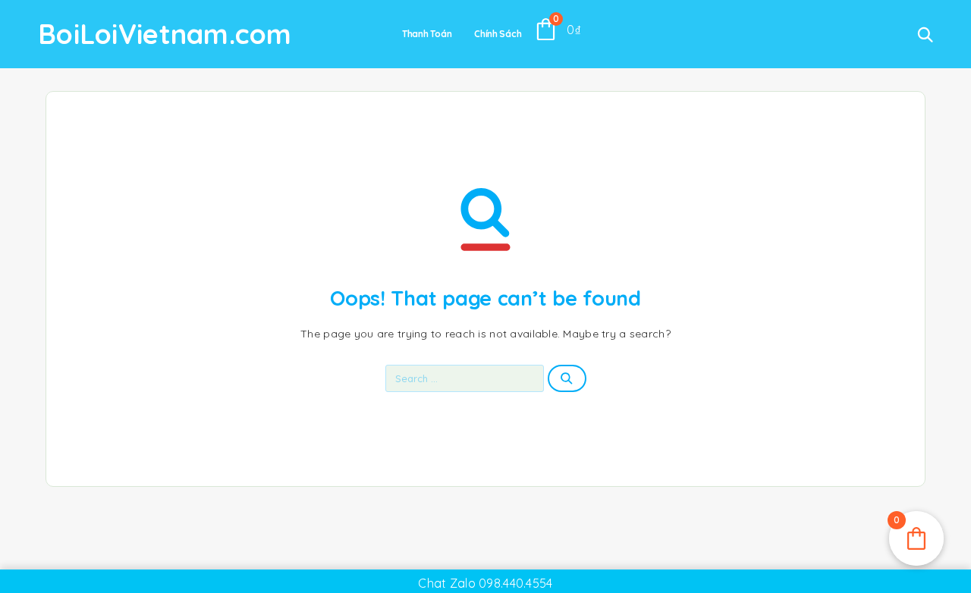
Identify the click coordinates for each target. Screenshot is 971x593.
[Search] (925, 34)
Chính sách (497, 33)
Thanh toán (426, 33)
